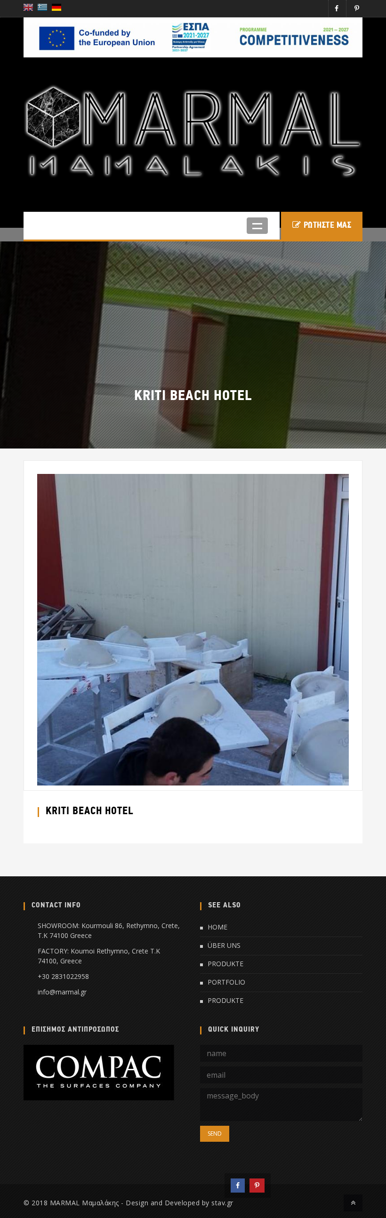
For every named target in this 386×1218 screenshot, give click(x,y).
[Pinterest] (257, 1185)
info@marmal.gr (62, 991)
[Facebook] (238, 1185)
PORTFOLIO (226, 982)
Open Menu (257, 225)
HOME (217, 926)
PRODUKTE (225, 963)
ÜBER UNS (224, 945)
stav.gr (222, 1202)
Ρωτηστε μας (328, 225)
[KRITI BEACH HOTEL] (193, 629)
